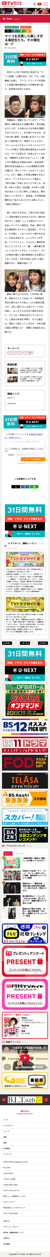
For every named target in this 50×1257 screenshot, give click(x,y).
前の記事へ (7, 643)
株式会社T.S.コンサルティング (14, 1207)
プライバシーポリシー (11, 1227)
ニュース (6, 1131)
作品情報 (6, 1148)
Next (46, 1100)
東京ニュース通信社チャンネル (14, 1196)
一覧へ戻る (25, 643)
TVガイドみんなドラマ (11, 1190)
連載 (5, 1142)
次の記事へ (43, 643)
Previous (4, 1100)
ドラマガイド (8, 1125)
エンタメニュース (12, 27)
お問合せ (6, 1238)
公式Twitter (11, 403)
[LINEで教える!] (21, 31)
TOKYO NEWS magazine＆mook (15, 1162)
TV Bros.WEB (8, 1173)
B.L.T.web (6, 1167)
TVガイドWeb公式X (10, 1213)
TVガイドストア (9, 1202)
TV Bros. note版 (9, 1179)
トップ (5, 1120)
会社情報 (6, 1244)
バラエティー (25, 27)
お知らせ (6, 1221)
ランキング (7, 1154)
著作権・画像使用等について (13, 1232)
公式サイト (11, 397)
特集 (5, 1137)
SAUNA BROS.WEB (10, 1185)
